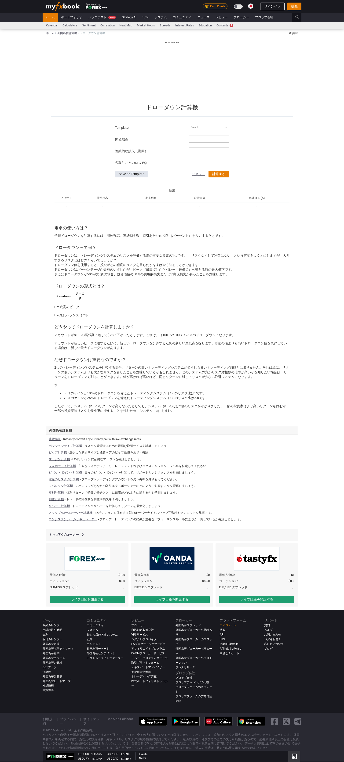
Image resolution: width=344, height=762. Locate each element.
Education (205, 25)
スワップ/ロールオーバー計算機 (70, 512)
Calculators (69, 25)
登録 (294, 6)
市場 (146, 17)
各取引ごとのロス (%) (131, 163)
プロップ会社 (264, 17)
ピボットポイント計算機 (65, 472)
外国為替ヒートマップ (57, 681)
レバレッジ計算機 (61, 486)
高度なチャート (229, 653)
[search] (299, 17)
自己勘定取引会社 (142, 630)
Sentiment (89, 25)
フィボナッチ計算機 (62, 466)
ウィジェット (228, 625)
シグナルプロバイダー (145, 639)
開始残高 (121, 139)
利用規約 (47, 721)
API (222, 634)
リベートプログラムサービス (149, 658)
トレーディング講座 (144, 676)
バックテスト (101, 17)
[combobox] (209, 127)
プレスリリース (185, 667)
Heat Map (125, 25)
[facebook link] (274, 721)
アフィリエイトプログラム (148, 648)
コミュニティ (182, 17)
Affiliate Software (230, 648)
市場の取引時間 (52, 630)
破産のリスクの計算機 (64, 479)
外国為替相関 (51, 653)
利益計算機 (56, 499)
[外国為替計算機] (294, 756)
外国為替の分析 (52, 662)
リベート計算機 (59, 506)
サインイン (272, 6)
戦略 (89, 639)
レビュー (222, 17)
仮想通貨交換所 (141, 672)
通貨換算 (55, 439)
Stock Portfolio (229, 644)
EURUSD (83, 754)
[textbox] (206, 127)
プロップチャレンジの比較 (192, 682)
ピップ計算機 (58, 452)
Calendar (52, 25)
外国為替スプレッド (188, 625)
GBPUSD (112, 754)
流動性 (47, 672)
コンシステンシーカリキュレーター (73, 519)
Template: (122, 127)
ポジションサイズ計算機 (65, 446)
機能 (222, 630)
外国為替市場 (51, 644)
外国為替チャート (98, 648)
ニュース (203, 17)
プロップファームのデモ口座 (194, 696)
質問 (267, 625)
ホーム (50, 17)
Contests (224, 25)
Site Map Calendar (120, 719)
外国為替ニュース (54, 658)
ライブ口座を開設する (87, 599)
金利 (45, 634)
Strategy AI (129, 17)
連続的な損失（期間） (131, 151)
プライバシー (68, 721)
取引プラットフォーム (145, 662)
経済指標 (48, 685)
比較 (178, 701)
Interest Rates (184, 25)
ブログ (268, 648)
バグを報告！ (272, 639)
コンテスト (94, 644)
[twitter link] (286, 721)
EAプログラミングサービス (148, 644)
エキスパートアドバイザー (148, 667)
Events (143, 754)
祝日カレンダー (52, 639)
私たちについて (274, 644)
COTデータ (49, 667)
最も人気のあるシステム (102, 634)
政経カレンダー (52, 625)
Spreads (165, 25)
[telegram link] (297, 721)
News (142, 758)
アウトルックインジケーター (105, 658)
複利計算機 (56, 492)
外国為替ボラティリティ (58, 648)
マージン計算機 (59, 459)
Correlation (107, 25)
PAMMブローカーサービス (148, 653)
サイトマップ (91, 721)
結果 (172, 190)
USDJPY (83, 758)
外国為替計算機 (52, 676)
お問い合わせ (272, 634)
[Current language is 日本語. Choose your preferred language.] (251, 6)
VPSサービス (139, 634)
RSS (222, 639)
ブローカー (241, 17)
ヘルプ (268, 630)
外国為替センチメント (101, 653)
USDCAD (112, 758)
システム (161, 17)
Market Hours (146, 25)
